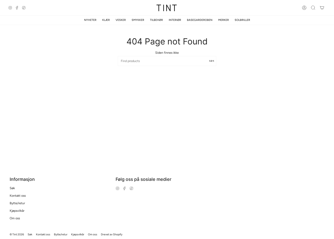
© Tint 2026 (17, 234)
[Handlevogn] (322, 7)
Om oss (15, 218)
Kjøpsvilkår (17, 211)
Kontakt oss (18, 195)
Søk (211, 61)
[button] (106, 20)
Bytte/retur (17, 203)
